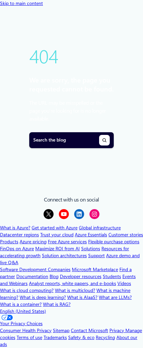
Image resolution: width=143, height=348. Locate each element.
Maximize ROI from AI (57, 248)
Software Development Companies (35, 269)
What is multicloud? (75, 290)
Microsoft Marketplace (95, 269)
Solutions (90, 248)
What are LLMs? (115, 297)
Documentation (32, 276)
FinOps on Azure (17, 248)
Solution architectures (64, 255)
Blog (54, 276)
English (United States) (23, 311)
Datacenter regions (19, 234)
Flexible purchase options (113, 241)
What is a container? (21, 304)
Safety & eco (81, 337)
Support (96, 255)
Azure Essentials (91, 234)
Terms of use (29, 337)
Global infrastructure (100, 227)
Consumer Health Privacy (26, 330)
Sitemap (61, 330)
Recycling (105, 337)
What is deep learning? (43, 297)
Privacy (117, 330)
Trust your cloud (56, 234)
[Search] (104, 140)
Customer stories (125, 234)
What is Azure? (15, 227)
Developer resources (80, 276)
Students (112, 276)
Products (9, 241)
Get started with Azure (54, 227)
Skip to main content (21, 3)
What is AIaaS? (82, 297)
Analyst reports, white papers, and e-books (72, 283)
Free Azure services (67, 241)
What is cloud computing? (27, 290)
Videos (124, 283)
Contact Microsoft (89, 330)
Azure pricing (33, 241)
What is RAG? (57, 304)
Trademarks (55, 337)
